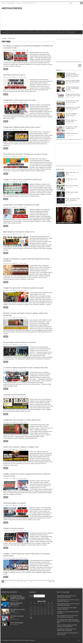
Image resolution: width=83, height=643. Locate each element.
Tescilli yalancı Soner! (71, 179)
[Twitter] (71, 3)
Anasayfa (3, 3)
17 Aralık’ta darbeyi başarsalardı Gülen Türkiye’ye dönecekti (25, 368)
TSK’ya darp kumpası (16, 623)
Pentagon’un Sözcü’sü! (72, 133)
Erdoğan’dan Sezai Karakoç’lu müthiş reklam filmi (21, 420)
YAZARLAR (71, 32)
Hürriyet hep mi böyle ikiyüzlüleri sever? (72, 127)
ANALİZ (34, 32)
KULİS (40, 32)
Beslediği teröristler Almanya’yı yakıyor (68, 611)
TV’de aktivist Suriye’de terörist (17, 610)
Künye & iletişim (11, 3)
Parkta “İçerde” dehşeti (72, 185)
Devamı (5, 69)
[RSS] (54, 41)
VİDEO (21, 422)
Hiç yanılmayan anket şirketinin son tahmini (19, 342)
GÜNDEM (17, 32)
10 (18, 581)
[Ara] (81, 3)
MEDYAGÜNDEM (12, 8)
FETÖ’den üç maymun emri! (17, 616)
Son (31, 581)
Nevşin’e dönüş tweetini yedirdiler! (65, 222)
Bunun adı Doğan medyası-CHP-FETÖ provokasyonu (73, 81)
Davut (64, 634)
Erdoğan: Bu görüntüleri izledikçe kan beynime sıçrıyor (23, 288)
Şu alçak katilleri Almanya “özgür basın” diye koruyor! (73, 94)
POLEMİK (54, 32)
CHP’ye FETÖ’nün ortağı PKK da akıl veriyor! (72, 101)
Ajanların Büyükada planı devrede (16, 603)
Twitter (18, 3)
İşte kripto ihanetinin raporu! (14, 75)
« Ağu (30, 618)
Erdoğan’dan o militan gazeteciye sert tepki (19, 100)
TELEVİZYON (62, 32)
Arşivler (31, 596)
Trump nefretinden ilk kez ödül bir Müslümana (73, 199)
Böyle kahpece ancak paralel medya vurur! (19, 232)
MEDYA (10, 32)
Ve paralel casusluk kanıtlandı (14, 395)
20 (21, 581)
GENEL (16, 50)
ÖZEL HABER (26, 32)
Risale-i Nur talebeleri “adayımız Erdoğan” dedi (20, 447)
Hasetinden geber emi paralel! (14, 503)
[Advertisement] (51, 17)
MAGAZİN (46, 32)
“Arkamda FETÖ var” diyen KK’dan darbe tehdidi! (73, 108)
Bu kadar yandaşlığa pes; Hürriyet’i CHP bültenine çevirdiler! (72, 88)
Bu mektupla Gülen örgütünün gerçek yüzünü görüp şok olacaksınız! (67, 620)
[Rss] (70, 3)
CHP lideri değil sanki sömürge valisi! (71, 120)
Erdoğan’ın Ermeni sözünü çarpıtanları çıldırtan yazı (22, 179)
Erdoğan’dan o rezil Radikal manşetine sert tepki (21, 205)
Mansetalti (17, 422)
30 (24, 581)
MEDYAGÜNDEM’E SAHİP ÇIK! (28, 3)
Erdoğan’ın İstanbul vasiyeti (13, 528)
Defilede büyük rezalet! (72, 192)
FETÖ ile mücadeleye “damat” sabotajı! (71, 114)
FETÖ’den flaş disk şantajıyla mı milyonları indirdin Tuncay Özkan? (72, 75)
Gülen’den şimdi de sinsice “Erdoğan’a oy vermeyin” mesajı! (25, 154)
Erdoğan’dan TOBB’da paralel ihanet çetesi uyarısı (21, 127)
